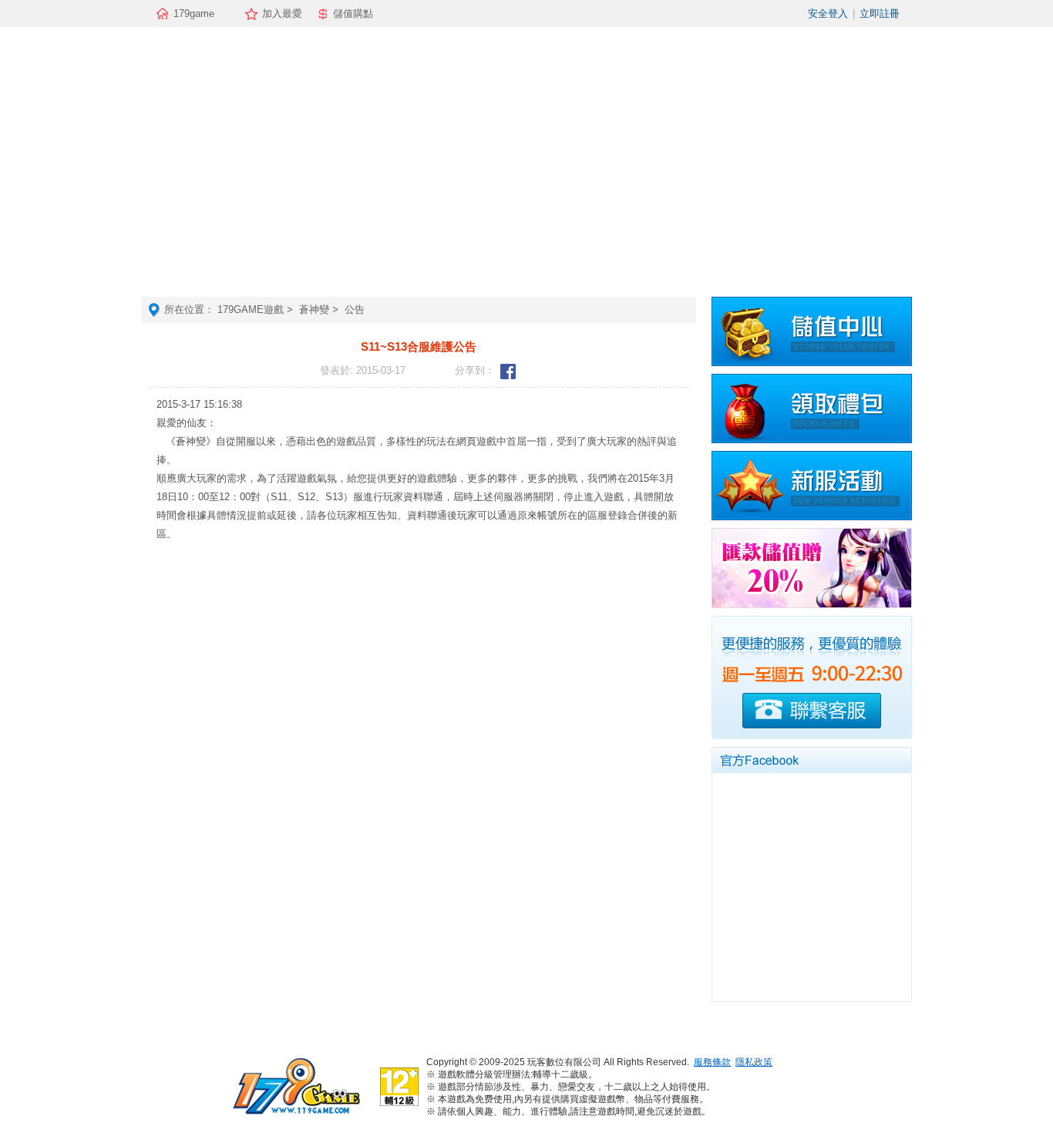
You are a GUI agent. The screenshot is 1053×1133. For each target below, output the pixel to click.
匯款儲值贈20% (812, 568)
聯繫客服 (811, 710)
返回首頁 (526, 162)
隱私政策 (753, 1062)
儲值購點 (353, 13)
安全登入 (828, 13)
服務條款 (712, 1062)
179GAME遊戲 (250, 309)
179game (193, 13)
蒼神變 (314, 309)
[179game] (295, 1114)
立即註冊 (880, 13)
